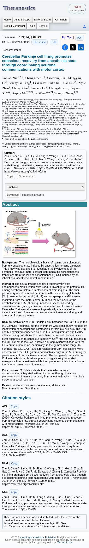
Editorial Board (42, 19)
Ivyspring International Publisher (38, 537)
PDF (79, 37)
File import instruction (33, 194)
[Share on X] (73, 47)
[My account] (84, 26)
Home (7, 19)
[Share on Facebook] (65, 47)
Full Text (67, 37)
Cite (54, 42)
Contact (43, 26)
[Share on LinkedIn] (81, 47)
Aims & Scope (22, 19)
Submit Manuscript (14, 26)
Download (13, 194)
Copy (10, 176)
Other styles (26, 176)
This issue (39, 42)
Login (32, 26)
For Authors (60, 19)
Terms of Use (64, 542)
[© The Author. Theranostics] (39, 233)
